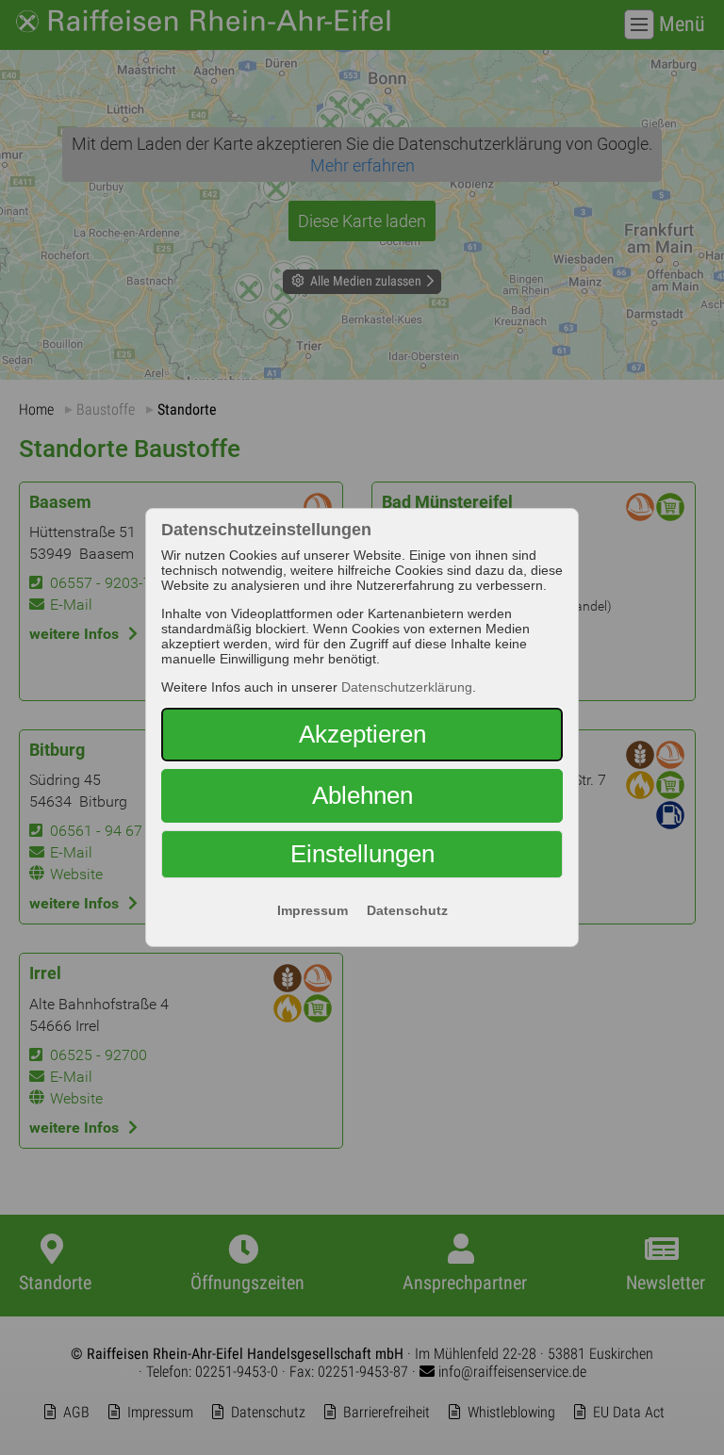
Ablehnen (362, 795)
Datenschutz (407, 910)
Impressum (312, 910)
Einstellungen (362, 854)
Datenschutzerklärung (406, 687)
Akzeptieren (362, 734)
